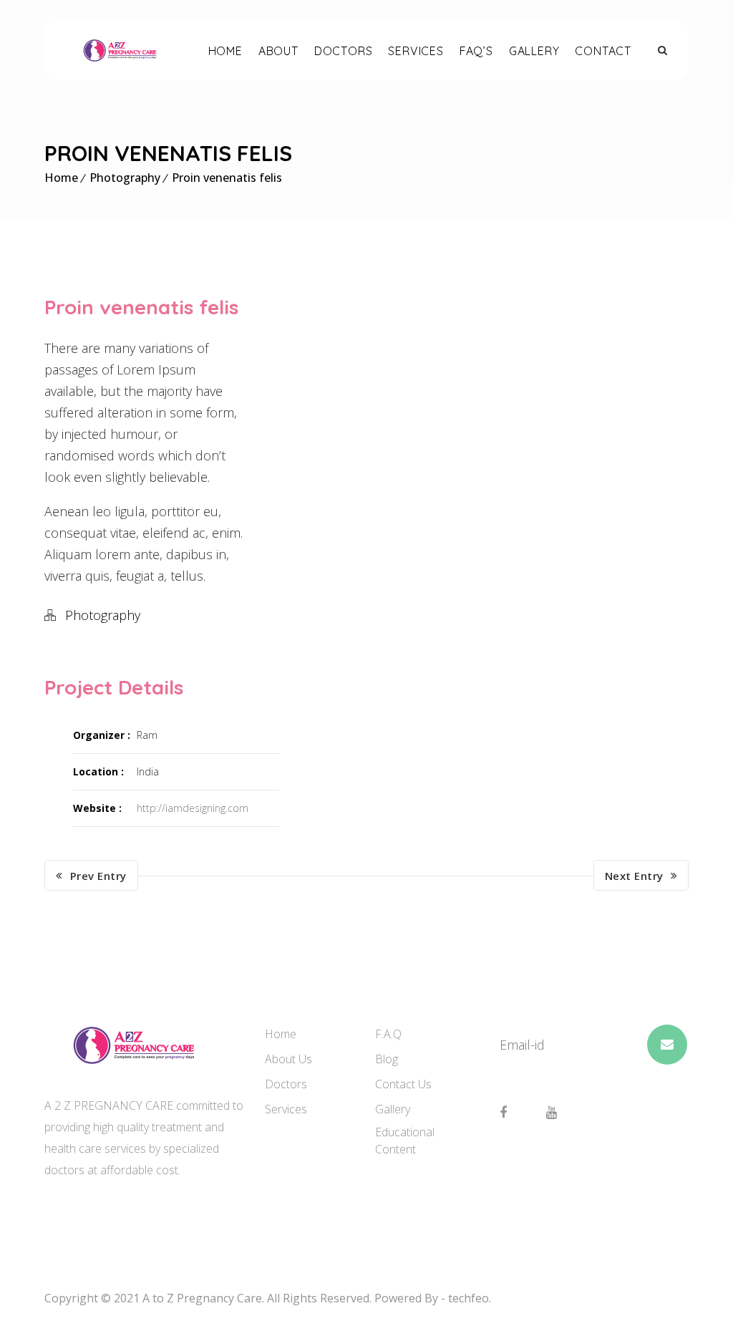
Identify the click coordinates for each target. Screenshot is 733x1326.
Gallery (392, 1109)
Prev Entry (98, 875)
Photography (124, 177)
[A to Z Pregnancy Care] (120, 50)
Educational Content (405, 1140)
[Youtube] (552, 1113)
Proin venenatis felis (227, 177)
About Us (288, 1059)
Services (286, 1109)
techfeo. (469, 1298)
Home (61, 177)
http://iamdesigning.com (192, 808)
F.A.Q (388, 1034)
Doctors (286, 1084)
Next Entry (634, 875)
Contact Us (403, 1084)
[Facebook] (503, 1113)
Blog (386, 1059)
